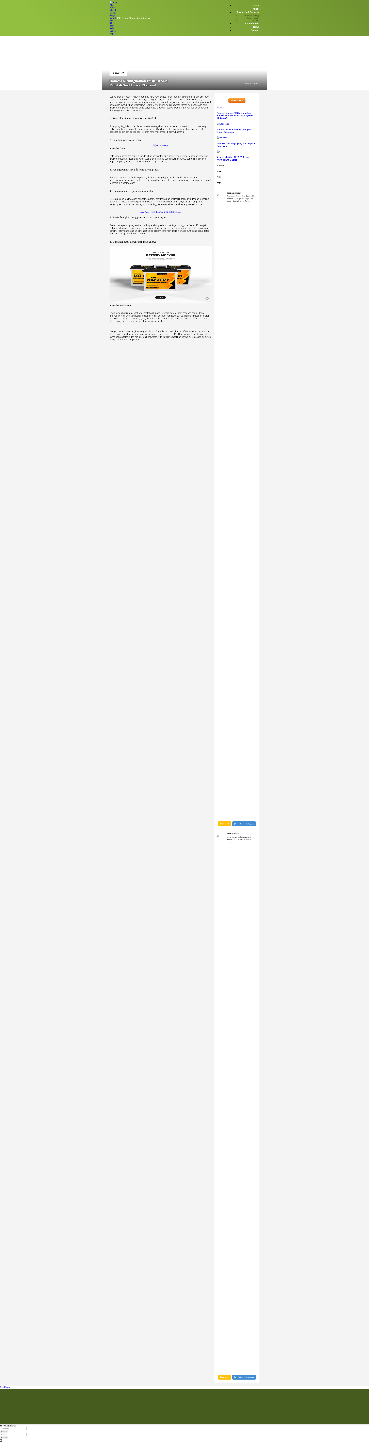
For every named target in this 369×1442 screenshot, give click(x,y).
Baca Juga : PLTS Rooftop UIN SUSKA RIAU (160, 212)
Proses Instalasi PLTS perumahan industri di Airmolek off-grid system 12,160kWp (235, 116)
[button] (118, 73)
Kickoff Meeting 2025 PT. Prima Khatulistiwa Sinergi (233, 158)
